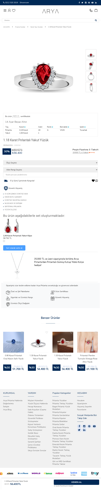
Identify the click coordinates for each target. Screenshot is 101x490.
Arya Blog (7, 409)
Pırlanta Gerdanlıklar (61, 415)
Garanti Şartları (34, 442)
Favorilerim (81, 409)
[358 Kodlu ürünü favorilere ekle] (47, 332)
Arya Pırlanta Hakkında (12, 400)
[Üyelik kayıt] (9, 10)
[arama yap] (96, 20)
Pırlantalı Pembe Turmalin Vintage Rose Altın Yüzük (87, 358)
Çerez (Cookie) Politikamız (34, 446)
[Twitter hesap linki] (79, 430)
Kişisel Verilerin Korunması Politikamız (37, 425)
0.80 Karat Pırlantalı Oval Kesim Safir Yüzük (13, 357)
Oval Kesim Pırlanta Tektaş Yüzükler (60, 428)
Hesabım (80, 400)
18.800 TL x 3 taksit (81, 152)
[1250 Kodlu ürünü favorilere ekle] (96, 332)
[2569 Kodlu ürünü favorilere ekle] (22, 332)
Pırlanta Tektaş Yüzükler (62, 403)
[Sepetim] (97, 10)
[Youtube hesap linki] (94, 426)
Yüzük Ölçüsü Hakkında (38, 403)
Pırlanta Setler (58, 424)
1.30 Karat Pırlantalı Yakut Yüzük (38, 357)
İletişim (6, 406)
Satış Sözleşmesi (35, 430)
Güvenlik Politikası (35, 418)
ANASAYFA (6, 27)
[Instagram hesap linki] (84, 426)
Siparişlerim (82, 403)
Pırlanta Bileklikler (60, 421)
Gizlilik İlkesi (33, 433)
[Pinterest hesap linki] (89, 426)
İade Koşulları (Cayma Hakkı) (37, 411)
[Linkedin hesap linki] (84, 430)
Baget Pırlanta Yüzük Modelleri (61, 407)
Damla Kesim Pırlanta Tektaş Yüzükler (61, 434)
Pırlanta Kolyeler (59, 412)
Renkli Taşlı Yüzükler (37, 27)
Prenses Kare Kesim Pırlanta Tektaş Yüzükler (62, 440)
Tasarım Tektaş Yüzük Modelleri (61, 457)
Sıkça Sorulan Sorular (37, 450)
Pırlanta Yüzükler (20, 27)
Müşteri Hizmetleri (35, 400)
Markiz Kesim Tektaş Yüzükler (61, 451)
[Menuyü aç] (5, 10)
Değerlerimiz (8, 403)
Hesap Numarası (35, 406)
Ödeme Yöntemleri (35, 415)
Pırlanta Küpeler (59, 418)
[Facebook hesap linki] (79, 426)
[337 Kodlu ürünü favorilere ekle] (71, 332)
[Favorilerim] (14, 10)
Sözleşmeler (33, 421)
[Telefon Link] (91, 10)
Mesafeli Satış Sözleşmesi (34, 437)
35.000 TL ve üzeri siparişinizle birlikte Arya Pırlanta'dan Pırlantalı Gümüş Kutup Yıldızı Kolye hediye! (59, 262)
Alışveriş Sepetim (84, 406)
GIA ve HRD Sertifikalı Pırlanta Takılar (61, 462)
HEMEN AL (76, 482)
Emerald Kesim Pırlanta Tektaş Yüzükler (62, 445)
